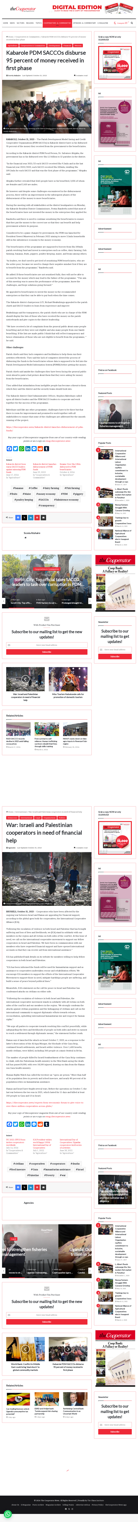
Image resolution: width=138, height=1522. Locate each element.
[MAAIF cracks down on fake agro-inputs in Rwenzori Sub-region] (75, 729)
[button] (8, 1514)
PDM (65, 494)
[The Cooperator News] (23, 9)
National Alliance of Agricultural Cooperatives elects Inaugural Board (123, 536)
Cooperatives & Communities (57, 23)
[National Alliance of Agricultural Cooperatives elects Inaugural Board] (105, 534)
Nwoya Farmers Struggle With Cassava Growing (122, 508)
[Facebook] (18, 517)
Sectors (20, 23)
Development (54, 45)
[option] (47, 581)
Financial (67, 45)
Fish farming (73, 488)
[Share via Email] (43, 517)
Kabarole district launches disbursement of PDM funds (44, 467)
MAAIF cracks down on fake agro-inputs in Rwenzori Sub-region (75, 741)
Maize (28, 494)
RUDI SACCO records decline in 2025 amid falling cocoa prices (17, 741)
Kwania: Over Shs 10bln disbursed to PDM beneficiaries (70, 467)
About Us (15, 1505)
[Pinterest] (37, 517)
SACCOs (44, 499)
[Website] (25, 537)
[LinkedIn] (30, 517)
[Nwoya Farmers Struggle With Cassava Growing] (105, 508)
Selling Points (68, 1505)
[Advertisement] (47, 778)
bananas (19, 488)
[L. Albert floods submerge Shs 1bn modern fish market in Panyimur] (105, 493)
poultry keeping (24, 499)
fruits (14, 494)
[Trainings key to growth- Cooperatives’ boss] (105, 521)
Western (78, 45)
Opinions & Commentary (84, 23)
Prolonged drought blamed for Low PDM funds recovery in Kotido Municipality (47, 582)
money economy (47, 494)
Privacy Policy (98, 1505)
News (12, 23)
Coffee (34, 488)
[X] (24, 517)
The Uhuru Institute (95, 1500)
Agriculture (12, 45)
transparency (47, 505)
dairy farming (52, 488)
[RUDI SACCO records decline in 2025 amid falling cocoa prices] (18, 729)
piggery (79, 494)
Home (5, 23)
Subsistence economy (67, 499)
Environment (46, 569)
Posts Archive (38, 1505)
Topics (39, 23)
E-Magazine (103, 23)
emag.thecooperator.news (57, 441)
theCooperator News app (116, 1505)
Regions (30, 23)
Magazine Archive (53, 1505)
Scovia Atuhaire (14, 75)
